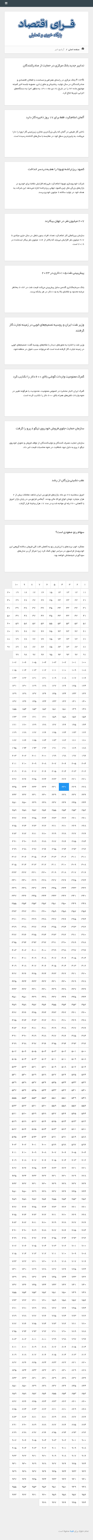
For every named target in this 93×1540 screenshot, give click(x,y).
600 (44, 1144)
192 (44, 748)
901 (74, 1440)
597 (74, 1144)
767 (54, 1308)
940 (84, 1479)
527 (54, 1074)
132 (84, 693)
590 (64, 1136)
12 (76, 592)
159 (54, 716)
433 (34, 981)
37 (33, 608)
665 (34, 1206)
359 (54, 911)
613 (74, 1160)
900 (84, 1440)
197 (74, 755)
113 (34, 670)
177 (34, 732)
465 (34, 1012)
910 (64, 1448)
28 (25, 600)
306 (24, 856)
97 (33, 654)
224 (44, 779)
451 (14, 996)
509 (74, 1059)
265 (34, 818)
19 (17, 592)
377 (34, 926)
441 (34, 989)
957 (74, 1494)
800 (44, 1339)
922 (24, 1455)
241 (34, 794)
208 (44, 763)
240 (44, 794)
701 (74, 1245)
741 (74, 1284)
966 (64, 1502)
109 (74, 670)
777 (34, 1315)
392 (44, 942)
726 (64, 1269)
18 (25, 592)
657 (34, 1199)
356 (84, 911)
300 (84, 856)
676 (84, 1222)
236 (84, 794)
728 (44, 1269)
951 (54, 1486)
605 (74, 1152)
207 (54, 763)
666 (24, 1206)
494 (64, 1043)
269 (74, 825)
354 (24, 903)
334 (64, 888)
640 (44, 1183)
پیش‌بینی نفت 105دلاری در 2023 (63, 273)
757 (74, 1300)
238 (64, 794)
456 (44, 1004)
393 (34, 942)
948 (84, 1486)
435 (14, 981)
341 (74, 895)
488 (44, 1035)
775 (54, 1315)
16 (42, 592)
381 (74, 934)
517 (74, 1066)
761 (34, 1300)
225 (34, 779)
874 (24, 1409)
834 (24, 1370)
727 (54, 1269)
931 (14, 1463)
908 (84, 1448)
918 (64, 1455)
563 (14, 1105)
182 (64, 740)
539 (14, 1082)
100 (84, 662)
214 (64, 771)
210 (24, 763)
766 (64, 1308)
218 (24, 771)
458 (24, 1004)
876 (84, 1416)
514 (24, 1059)
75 (50, 639)
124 (84, 685)
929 (34, 1463)
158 (64, 716)
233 (34, 786)
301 (74, 856)
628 (84, 1175)
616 (44, 1160)
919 (54, 1455)
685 (74, 1230)
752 (44, 1292)
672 (44, 1214)
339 (14, 888)
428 (84, 981)
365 (74, 919)
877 (74, 1416)
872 (44, 1409)
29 (17, 600)
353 (34, 903)
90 (8, 646)
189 (74, 748)
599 (54, 1144)
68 (25, 631)
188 (84, 748)
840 (44, 1378)
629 (74, 1175)
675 (14, 1214)
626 (24, 1168)
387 (14, 934)
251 (14, 802)
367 (54, 919)
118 (64, 678)
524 (84, 1074)
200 (44, 755)
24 (59, 600)
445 (74, 996)
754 (24, 1292)
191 (54, 748)
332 (84, 888)
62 (76, 631)
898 (24, 1432)
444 (84, 996)
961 (34, 1494)
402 (24, 950)
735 (54, 1276)
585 (34, 1129)
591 (54, 1136)
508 (84, 1059)
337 (34, 888)
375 (54, 926)
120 (44, 678)
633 (34, 1175)
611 (14, 1152)
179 (14, 732)
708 (84, 1253)
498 (24, 1043)
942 (64, 1479)
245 (74, 802)
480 (44, 1028)
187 (14, 740)
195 (14, 748)
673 (34, 1214)
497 (34, 1043)
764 (84, 1308)
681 (34, 1222)
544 (44, 1090)
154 (24, 709)
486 (64, 1035)
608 (44, 1152)
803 (14, 1339)
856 (44, 1393)
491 (14, 1035)
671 (54, 1214)
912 (44, 1448)
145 (34, 701)
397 (74, 950)
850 (24, 1385)
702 (64, 1245)
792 (44, 1331)
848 (44, 1385)
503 (54, 1051)
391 (54, 942)
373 (74, 926)
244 (84, 802)
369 (34, 919)
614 (64, 1160)
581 (74, 1129)
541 (74, 1090)
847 (54, 1385)
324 (84, 880)
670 (64, 1214)
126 (64, 685)
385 (34, 934)
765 (74, 1308)
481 (34, 1028)
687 (54, 1230)
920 (44, 1455)
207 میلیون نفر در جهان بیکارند (64, 221)
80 (8, 639)
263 (54, 818)
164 (84, 724)
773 (74, 1315)
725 (74, 1269)
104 (44, 662)
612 (84, 1160)
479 (54, 1028)
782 (64, 1323)
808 (44, 1346)
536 (44, 1082)
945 (34, 1479)
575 (54, 1121)
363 (14, 911)
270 (64, 825)
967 (54, 1502)
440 (44, 989)
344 (44, 895)
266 (24, 818)
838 (64, 1378)
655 (54, 1199)
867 (14, 1401)
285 (74, 841)
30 (8, 600)
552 (44, 1098)
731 (14, 1269)
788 (84, 1331)
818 (24, 1354)
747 (14, 1284)
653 (74, 1199)
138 (24, 693)
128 (44, 685)
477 (74, 1028)
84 (59, 646)
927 (54, 1463)
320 (44, 872)
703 (54, 1245)
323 (14, 872)
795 (14, 1331)
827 (14, 1362)
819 (14, 1354)
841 (34, 1378)
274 (24, 825)
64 (59, 631)
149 (74, 709)
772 (84, 1315)
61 (84, 631)
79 (17, 639)
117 (74, 678)
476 (84, 1028)
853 (74, 1393)
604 (84, 1152)
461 (74, 1012)
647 (54, 1191)
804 (84, 1346)
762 (24, 1300)
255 (54, 810)
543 (54, 1090)
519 (54, 1066)
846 (64, 1385)
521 (34, 1066)
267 (14, 818)
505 (34, 1051)
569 (34, 1113)
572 (84, 1121)
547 (14, 1090)
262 (64, 818)
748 (84, 1292)
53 (67, 623)
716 (84, 1261)
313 (34, 864)
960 (44, 1494)
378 (24, 926)
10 (16, 584)
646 (64, 1191)
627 (14, 1168)
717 (74, 1261)
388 (84, 942)
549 (74, 1098)
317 (74, 872)
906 (24, 1440)
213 (74, 771)
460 (84, 1012)
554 (24, 1098)
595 (14, 1136)
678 (64, 1222)
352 (44, 903)
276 (84, 833)
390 (64, 942)
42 (76, 615)
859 (14, 1393)
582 (64, 1129)
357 (74, 911)
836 (84, 1378)
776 (44, 1315)
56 (42, 623)
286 (64, 841)
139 (14, 693)
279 (54, 833)
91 (84, 654)
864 (44, 1401)
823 (54, 1362)
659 (14, 1199)
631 (54, 1175)
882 (24, 1416)
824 (44, 1362)
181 (74, 740)
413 (74, 965)
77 (33, 639)
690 (24, 1230)
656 (44, 1199)
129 (34, 685)
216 (44, 771)
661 (74, 1206)
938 (24, 1471)
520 (44, 1066)
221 (74, 779)
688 (44, 1230)
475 (14, 1020)
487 (54, 1035)
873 (34, 1409)
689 (34, 1230)
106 (24, 662)
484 (84, 1035)
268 (84, 825)
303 (54, 856)
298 (24, 849)
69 (17, 631)
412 (84, 965)
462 (64, 1012)
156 (84, 716)
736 (44, 1276)
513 (34, 1059)
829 (74, 1370)
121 (34, 678)
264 (44, 818)
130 (24, 685)
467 (14, 1012)
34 (59, 608)
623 (54, 1168)
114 (24, 670)
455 (54, 1004)
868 (84, 1409)
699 (14, 1238)
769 (34, 1308)
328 (44, 880)
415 (54, 965)
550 (64, 1098)
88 (25, 646)
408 (44, 958)
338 (24, 888)
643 (14, 1183)
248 (44, 802)
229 (74, 786)
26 (42, 600)
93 (67, 654)
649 (34, 1191)
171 (14, 724)
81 (84, 646)
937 (34, 1471)
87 (33, 646)
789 (74, 1331)
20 (8, 592)
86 (42, 646)
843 (14, 1378)
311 (54, 864)
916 (84, 1455)
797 (74, 1339)
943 (54, 1479)
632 (44, 1175)
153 (34, 709)
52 (76, 623)
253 (74, 810)
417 (34, 965)
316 (84, 872)
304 (44, 856)
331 (14, 880)
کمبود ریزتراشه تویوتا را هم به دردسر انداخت (56, 169)
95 (50, 654)
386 (24, 934)
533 (74, 1082)
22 (76, 600)
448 (44, 996)
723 (14, 1261)
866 (24, 1401)
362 (24, 911)
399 (54, 950)
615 (54, 1160)
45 (50, 615)
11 (84, 592)
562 (24, 1105)
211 (14, 763)
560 (44, 1105)
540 (84, 1090)
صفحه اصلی (74, 49)
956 (84, 1494)
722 (24, 1261)
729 (34, 1269)
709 (74, 1253)
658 (24, 1199)
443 (14, 989)
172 (84, 732)
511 (54, 1059)
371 (14, 919)
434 (24, 981)
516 (84, 1066)
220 (84, 779)
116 (84, 678)
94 (59, 654)
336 (44, 888)
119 (54, 678)
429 (74, 981)
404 (84, 958)
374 (64, 926)
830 (64, 1370)
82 (76, 646)
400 (44, 950)
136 (44, 693)
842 (24, 1378)
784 (44, 1323)
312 (44, 864)
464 (44, 1012)
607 (54, 1152)
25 (50, 600)
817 (34, 1354)
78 (25, 639)
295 (54, 849)
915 (14, 1448)
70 (8, 631)
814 (64, 1354)
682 (24, 1222)
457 (34, 1004)
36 (42, 608)
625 (34, 1168)
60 (8, 623)
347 (14, 895)
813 (74, 1354)
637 (74, 1183)
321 (34, 872)
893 (74, 1432)
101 (74, 662)
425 (34, 973)
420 (84, 973)
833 (34, 1370)
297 (34, 849)
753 (34, 1292)
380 (84, 934)
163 (14, 716)
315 (14, 864)
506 (24, 1051)
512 (44, 1059)
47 (33, 615)
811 (14, 1346)
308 (84, 864)
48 (25, 615)
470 (64, 1020)
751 (54, 1292)
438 (64, 989)
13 (67, 592)
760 (44, 1300)
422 (64, 973)
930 (24, 1463)
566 (64, 1113)
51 (84, 623)
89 (17, 646)
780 (84, 1323)
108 (84, 670)
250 (24, 802)
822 (64, 1362)
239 (54, 794)
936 (44, 1471)
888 (44, 1424)
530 (24, 1074)
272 (44, 825)
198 (64, 755)
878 (64, 1416)
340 (84, 895)
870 (64, 1409)
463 (54, 1012)
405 (74, 958)
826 (24, 1362)
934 (64, 1471)
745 (34, 1284)
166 (64, 724)
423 (54, 973)
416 (44, 965)
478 (64, 1028)
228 (84, 786)
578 (24, 1121)
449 (34, 996)
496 (44, 1043)
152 (44, 709)
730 (24, 1269)
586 (24, 1129)
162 (24, 716)
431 (54, 981)
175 (54, 732)
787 (14, 1323)
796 (84, 1339)
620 (84, 1168)
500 (84, 1051)
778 (24, 1315)
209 (34, 763)
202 (24, 755)
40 (8, 608)
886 (64, 1424)
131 (14, 685)
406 (64, 958)
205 (74, 763)
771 (14, 1308)
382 (64, 934)
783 (54, 1323)
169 (34, 724)
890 (24, 1424)
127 (54, 685)
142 (64, 701)
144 (44, 701)
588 (84, 1136)
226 (24, 779)
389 (74, 942)
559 (54, 1105)
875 (14, 1409)
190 (64, 748)
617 (34, 1160)
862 (64, 1401)
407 (54, 958)
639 (54, 1183)
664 (44, 1206)
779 (14, 1315)
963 (14, 1494)
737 (34, 1276)
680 (44, 1222)
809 (34, 1346)
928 (44, 1463)
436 (84, 989)
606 (64, 1152)
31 (84, 608)
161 (34, 716)
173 (74, 732)
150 (64, 709)
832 (44, 1370)
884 (84, 1424)
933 (74, 1471)
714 (24, 1253)
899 (14, 1432)
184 (44, 740)
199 (54, 755)
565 (74, 1113)
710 (64, 1253)
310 (64, 864)
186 (24, 740)
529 (34, 1074)
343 (54, 895)
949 (74, 1486)
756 (84, 1300)
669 (74, 1214)
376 (44, 926)
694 (64, 1238)
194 (24, 748)
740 (84, 1284)
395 (14, 942)
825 (34, 1362)
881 (34, 1416)
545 (34, 1090)
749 (74, 1292)
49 (17, 615)
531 (14, 1074)
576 (44, 1121)
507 (14, 1051)
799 (54, 1339)
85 (50, 646)
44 (59, 615)
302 (64, 856)
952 (44, 1486)
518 (64, 1066)
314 (24, 864)
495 (54, 1043)
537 (34, 1082)
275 (14, 825)
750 (64, 1292)
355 (14, 903)
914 (24, 1448)
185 (34, 740)
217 (34, 771)
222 (64, 779)
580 (84, 1129)
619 (14, 1160)
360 (44, 911)
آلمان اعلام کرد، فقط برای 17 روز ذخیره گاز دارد (55, 117)
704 (44, 1245)
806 (64, 1346)
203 (14, 755)
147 (14, 701)
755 (14, 1292)
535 (54, 1082)
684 (84, 1230)
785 (34, 1323)
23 (67, 600)
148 (84, 709)
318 (64, 872)
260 (84, 818)
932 (84, 1471)
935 (54, 1471)
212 (84, 771)
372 (84, 926)
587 (14, 1129)
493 (74, 1043)
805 (74, 1346)
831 (54, 1370)
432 (44, 981)
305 (34, 856)
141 (74, 701)
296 (44, 849)
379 (14, 926)
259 (14, 810)
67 (33, 631)
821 (74, 1362)
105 (34, 662)
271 (54, 825)
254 (64, 810)
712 (44, 1253)
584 (44, 1129)
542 (64, 1090)
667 (14, 1206)
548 (84, 1098)
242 (24, 794)
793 (34, 1331)
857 (34, 1393)
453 (74, 1004)
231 (54, 786)
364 (84, 919)
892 (84, 1432)
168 (44, 724)
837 (74, 1378)
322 (24, 872)
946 (24, 1479)
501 (74, 1051)
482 (24, 1028)
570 (24, 1113)
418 (24, 965)
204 (84, 763)
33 (67, 608)
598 (64, 1144)
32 (76, 608)
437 (74, 989)
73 (67, 639)
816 (44, 1354)
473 (34, 1020)
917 (74, 1455)
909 (74, 1448)
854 (64, 1393)
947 (14, 1479)
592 (44, 1136)
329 (34, 880)
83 (67, 646)
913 (34, 1448)
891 (14, 1424)
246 (64, 802)
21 (84, 600)
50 (8, 615)
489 (34, 1035)
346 (24, 895)
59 (17, 623)
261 (74, 818)
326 (64, 880)
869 (74, 1409)
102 (64, 662)
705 (34, 1245)
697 (34, 1238)
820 (84, 1362)
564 (84, 1113)
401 (34, 950)
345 (34, 895)
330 (24, 880)
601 (34, 1144)
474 (24, 1020)
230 (64, 786)
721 (34, 1261)
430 (64, 981)
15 (50, 592)
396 (84, 950)
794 (24, 1331)
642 (24, 1183)
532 (84, 1082)
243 (14, 794)
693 (74, 1238)
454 (64, 1004)
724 (84, 1269)
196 (84, 755)
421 (74, 973)
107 (14, 662)
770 (24, 1308)
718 (64, 1261)
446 (64, 996)
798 (64, 1339)
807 (54, 1346)
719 (54, 1261)
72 (76, 639)
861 (74, 1401)
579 (14, 1121)
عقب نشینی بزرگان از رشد (68, 480)
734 (64, 1276)
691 (14, 1230)
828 (84, 1370)
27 (33, 600)
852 (84, 1393)
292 (84, 849)
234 (24, 786)
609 (34, 1152)
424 (44, 973)
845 (74, 1385)
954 (24, 1486)
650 (24, 1191)
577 (34, 1121)
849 (34, 1385)
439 (54, 989)
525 (74, 1074)
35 (50, 608)
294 (64, 849)
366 (64, 919)
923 (14, 1455)
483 (14, 1028)
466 (24, 1012)
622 (64, 1168)
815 (54, 1354)
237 (74, 794)
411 (14, 958)
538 (24, 1082)
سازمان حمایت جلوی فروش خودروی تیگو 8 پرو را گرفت (50, 428)
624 (44, 1168)
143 (54, 701)
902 (64, 1440)
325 (74, 880)
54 (59, 623)
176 (44, 732)
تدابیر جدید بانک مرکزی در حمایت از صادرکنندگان (53, 65)
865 (34, 1401)
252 (84, 810)
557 (74, 1105)
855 (54, 1393)
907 (14, 1440)
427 (14, 973)
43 (67, 615)
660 (84, 1206)
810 (24, 1346)
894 (64, 1432)
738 (24, 1276)
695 (54, 1238)
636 (84, 1183)
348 (84, 903)
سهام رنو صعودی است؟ (70, 532)
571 (14, 1113)
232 (44, 786)
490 (24, 1035)
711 (54, 1253)
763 (14, 1300)
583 (54, 1129)
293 (74, 849)
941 (74, 1479)
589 (74, 1136)
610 (24, 1152)
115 (14, 670)
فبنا (71, 1531)
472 (44, 1020)
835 (14, 1370)
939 (14, 1471)
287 (54, 841)
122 (24, 678)
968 (44, 1502)
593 (34, 1136)
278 (64, 833)
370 (24, 919)
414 (64, 965)
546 (24, 1090)
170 (24, 724)
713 (34, 1253)
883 (14, 1416)
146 (24, 701)
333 (74, 888)
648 (44, 1191)
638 (64, 1183)
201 (34, 755)
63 (67, 631)
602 (24, 1144)
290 (24, 841)
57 (33, 623)
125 (74, 685)
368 (44, 919)
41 (84, 615)
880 (44, 1416)
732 (84, 1276)
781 (74, 1323)
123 (14, 678)
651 (14, 1191)
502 (64, 1051)
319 (54, 872)
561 (34, 1105)
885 (74, 1424)
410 (24, 958)
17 (33, 592)
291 (14, 841)
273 (34, 825)
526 (64, 1074)
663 (54, 1206)
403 (14, 950)
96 (42, 654)
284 (84, 841)
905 (34, 1440)
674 (24, 1214)
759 (54, 1300)
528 (44, 1074)
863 (54, 1401)
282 (24, 833)
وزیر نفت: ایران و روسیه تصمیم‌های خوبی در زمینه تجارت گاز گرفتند (46, 327)
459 (14, 1004)
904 (44, 1440)
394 (24, 942)
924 (84, 1463)
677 (74, 1222)
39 (17, 608)
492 (84, 1043)
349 (74, 903)
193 (34, 748)
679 (54, 1222)
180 (84, 740)
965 (74, 1502)
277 (74, 833)
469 (74, 1020)
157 (74, 716)
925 (74, 1463)
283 (14, 833)
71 (84, 639)
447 (54, 996)
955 (14, 1486)
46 (42, 615)
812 (84, 1354)
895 (54, 1432)
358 (64, 911)
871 (54, 1409)
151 (54, 709)
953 (34, 1486)
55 (50, 623)
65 (50, 631)
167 (54, 724)
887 (54, 1424)
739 (14, 1276)
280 (44, 833)
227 (14, 779)
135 (54, 693)
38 (25, 608)
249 (34, 802)
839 (54, 1378)
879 (54, 1416)
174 (64, 732)
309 (74, 864)
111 (54, 670)
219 (14, 771)
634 (24, 1175)
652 (84, 1199)
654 (64, 1199)
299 (14, 849)
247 (54, 802)
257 (34, 810)
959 (54, 1494)
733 (74, 1276)
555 (14, 1098)
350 (64, 903)
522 (24, 1066)
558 (64, 1105)
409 (34, 958)
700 (84, 1245)
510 (64, 1059)
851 (14, 1385)
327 (54, 880)
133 (74, 693)
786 (24, 1323)
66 (42, 631)
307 (14, 856)
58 (25, 623)
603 (14, 1144)
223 (54, 779)
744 (44, 1284)
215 (54, 771)
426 (24, 973)
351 (54, 903)
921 (34, 1455)
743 (54, 1284)
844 (84, 1385)
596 (84, 1144)
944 (44, 1479)
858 (24, 1393)
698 (24, 1238)
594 (24, 1136)
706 (24, 1245)
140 (84, 701)
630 (64, 1175)
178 (24, 732)
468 (84, 1020)
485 (74, 1035)
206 (64, 763)
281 (34, 833)
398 (64, 950)
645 (74, 1191)
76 (42, 639)
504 (44, 1051)
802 (24, 1339)
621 (74, 1168)
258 (24, 810)
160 (44, 716)
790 (64, 1331)
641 (34, 1183)
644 (84, 1191)
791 (54, 1331)
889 (34, 1424)
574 (64, 1121)
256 (44, 810)
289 (34, 841)
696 (44, 1238)
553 (34, 1098)
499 (14, 1043)
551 (54, 1098)
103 (54, 662)
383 (54, 934)
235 (14, 786)
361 (34, 911)
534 (64, 1082)
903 (54, 1440)
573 (74, 1121)
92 (76, 654)
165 (74, 724)
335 (54, 888)
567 (54, 1113)
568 (44, 1113)
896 (44, 1432)
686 (64, 1230)
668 (84, 1214)
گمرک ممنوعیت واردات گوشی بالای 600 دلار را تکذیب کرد (48, 377)
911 (54, 1448)
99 (17, 654)
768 (44, 1308)
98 (25, 654)
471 (54, 1020)
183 (54, 740)
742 (64, 1284)
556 (84, 1105)
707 (14, 1245)
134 (64, 693)
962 (24, 1494)
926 (64, 1463)
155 (14, 709)
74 (59, 639)
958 (64, 1494)
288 (44, 841)
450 (24, 996)
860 (84, 1401)
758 (64, 1300)
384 (44, 934)
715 (14, 1253)
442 (24, 989)
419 (14, 965)
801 (34, 1339)
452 (84, 1004)
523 (14, 1066)
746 (24, 1284)
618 (24, 1160)
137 (34, 693)
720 (44, 1261)
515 (14, 1059)
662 (64, 1206)
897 (34, 1432)
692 (84, 1238)
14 (59, 592)
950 (64, 1486)
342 (64, 895)
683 (14, 1222)
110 (64, 670)
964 (84, 1502)
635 (14, 1175)
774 (64, 1315)
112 (44, 670)
